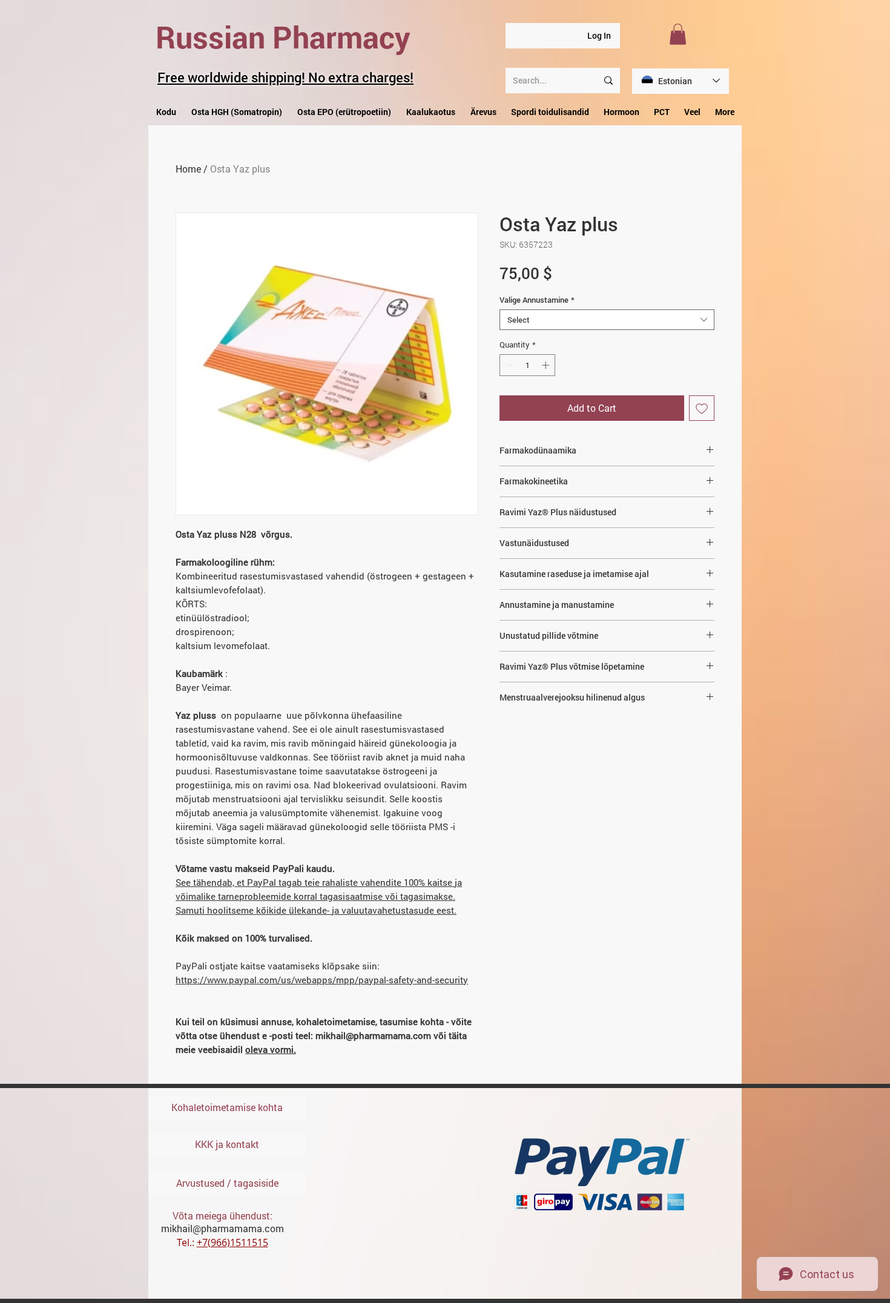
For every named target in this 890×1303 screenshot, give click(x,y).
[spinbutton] (527, 365)
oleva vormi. (270, 1049)
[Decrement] (508, 365)
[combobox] (606, 319)
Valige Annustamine (537, 300)
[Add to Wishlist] (701, 408)
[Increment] (546, 365)
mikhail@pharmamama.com (222, 1228)
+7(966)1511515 (232, 1242)
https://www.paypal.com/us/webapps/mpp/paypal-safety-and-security (322, 980)
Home (188, 168)
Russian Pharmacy (283, 37)
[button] (678, 34)
